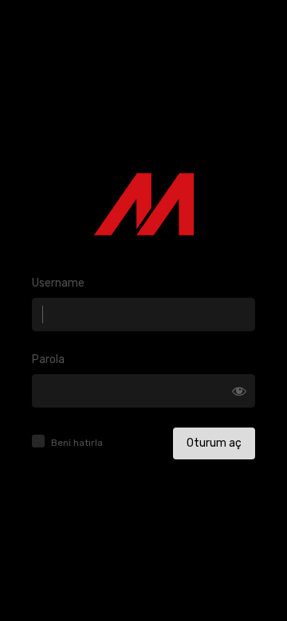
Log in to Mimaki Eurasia (144, 204)
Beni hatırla (77, 442)
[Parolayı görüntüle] (239, 391)
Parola (48, 359)
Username (58, 283)
